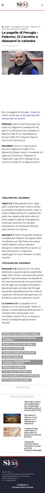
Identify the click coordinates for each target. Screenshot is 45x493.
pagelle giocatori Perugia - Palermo (20, 339)
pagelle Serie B (12, 357)
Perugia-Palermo (13, 367)
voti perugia (30, 376)
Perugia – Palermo (30, 112)
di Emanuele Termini (10, 46)
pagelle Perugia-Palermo (19, 353)
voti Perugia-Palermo (16, 380)
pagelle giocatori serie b (19, 344)
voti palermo (11, 376)
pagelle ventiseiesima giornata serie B (16, 362)
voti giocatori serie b (16, 371)
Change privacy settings (22, 487)
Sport (7, 27)
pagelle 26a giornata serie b (21, 334)
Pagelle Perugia (13, 348)
